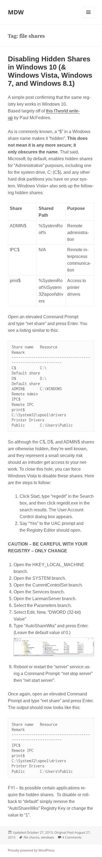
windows (47, 837)
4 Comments (72, 837)
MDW (16, 12)
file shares (31, 837)
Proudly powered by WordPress (31, 850)
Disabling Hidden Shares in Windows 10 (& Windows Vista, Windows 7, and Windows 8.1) (50, 71)
